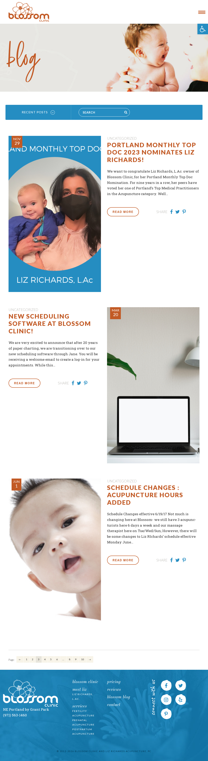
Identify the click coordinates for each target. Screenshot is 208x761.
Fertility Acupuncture (83, 713)
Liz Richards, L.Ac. (82, 696)
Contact (113, 705)
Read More (123, 212)
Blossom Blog (118, 697)
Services (79, 706)
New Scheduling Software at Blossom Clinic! (50, 323)
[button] (202, 29)
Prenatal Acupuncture (83, 722)
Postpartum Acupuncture (83, 731)
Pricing (113, 682)
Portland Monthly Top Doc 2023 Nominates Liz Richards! (151, 152)
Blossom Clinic (85, 682)
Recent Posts (35, 112)
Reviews (114, 690)
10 (82, 659)
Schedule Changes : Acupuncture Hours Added (145, 495)
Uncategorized (122, 138)
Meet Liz (79, 690)
